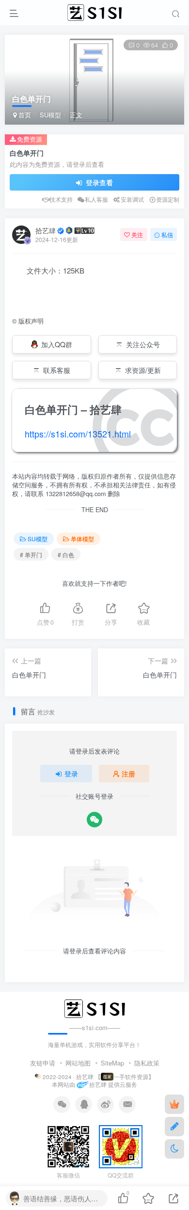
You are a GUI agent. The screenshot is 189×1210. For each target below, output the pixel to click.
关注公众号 (143, 344)
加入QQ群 (56, 344)
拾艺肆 (45, 230)
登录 (71, 773)
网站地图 (78, 1062)
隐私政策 (146, 1062)
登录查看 (98, 182)
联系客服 (56, 370)
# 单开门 (31, 554)
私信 (167, 234)
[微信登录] (94, 819)
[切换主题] (174, 1149)
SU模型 (50, 114)
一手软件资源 (130, 1077)
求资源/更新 (143, 370)
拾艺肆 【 (88, 1077)
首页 (23, 114)
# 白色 (66, 554)
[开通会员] (174, 1104)
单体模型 (82, 538)
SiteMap (112, 1062)
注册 (128, 773)
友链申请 (42, 1062)
